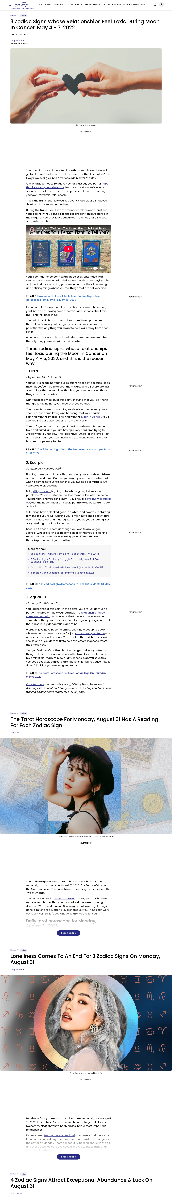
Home (13, 15)
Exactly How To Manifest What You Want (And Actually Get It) (66, 567)
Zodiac (48, 5)
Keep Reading (68, 932)
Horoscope (58, 5)
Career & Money (124, 5)
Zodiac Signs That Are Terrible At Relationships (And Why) (64, 554)
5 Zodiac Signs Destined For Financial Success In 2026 (62, 572)
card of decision (64, 898)
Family (73, 5)
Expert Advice (139, 5)
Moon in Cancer (91, 417)
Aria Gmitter (16, 733)
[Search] (154, 4)
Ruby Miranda (17, 40)
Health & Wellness (107, 5)
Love (41, 5)
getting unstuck (41, 491)
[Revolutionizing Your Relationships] (22, 4)
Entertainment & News (87, 5)
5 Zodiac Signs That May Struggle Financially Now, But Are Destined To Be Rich (64, 560)
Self (66, 5)
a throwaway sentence (90, 633)
